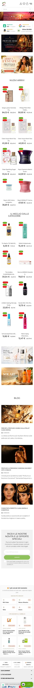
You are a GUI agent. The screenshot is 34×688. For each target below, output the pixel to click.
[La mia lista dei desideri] (24, 3)
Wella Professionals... (25, 243)
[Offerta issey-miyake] (17, 355)
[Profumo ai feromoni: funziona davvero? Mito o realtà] (17, 454)
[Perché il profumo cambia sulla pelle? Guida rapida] (17, 414)
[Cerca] (30, 9)
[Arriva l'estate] (17, 64)
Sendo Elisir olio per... (25, 303)
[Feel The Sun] (17, 376)
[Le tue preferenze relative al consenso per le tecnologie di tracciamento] (3, 685)
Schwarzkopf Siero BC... (9, 334)
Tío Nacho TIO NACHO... (9, 243)
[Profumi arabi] (17, 43)
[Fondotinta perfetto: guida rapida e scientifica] (17, 494)
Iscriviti (17, 557)
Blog (17, 398)
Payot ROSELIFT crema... (25, 200)
